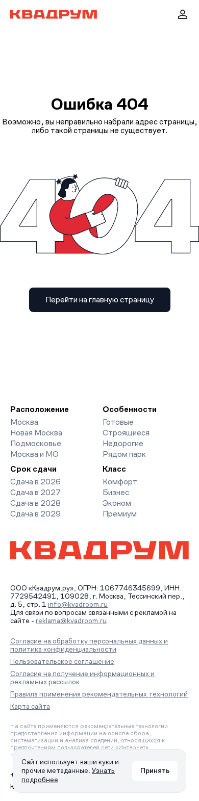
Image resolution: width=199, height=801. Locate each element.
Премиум (120, 513)
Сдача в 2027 (35, 492)
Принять (154, 770)
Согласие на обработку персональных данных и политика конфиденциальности (89, 645)
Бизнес (116, 492)
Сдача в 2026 (35, 481)
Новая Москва (36, 432)
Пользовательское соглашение (62, 661)
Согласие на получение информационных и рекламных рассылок (82, 677)
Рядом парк (124, 454)
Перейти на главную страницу (99, 299)
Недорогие (123, 443)
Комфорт (120, 481)
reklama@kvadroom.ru (71, 620)
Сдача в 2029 (35, 513)
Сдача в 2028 (35, 503)
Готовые (118, 422)
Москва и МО (34, 454)
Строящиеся (126, 432)
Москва (24, 422)
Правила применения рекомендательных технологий (99, 694)
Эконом (117, 503)
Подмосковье (35, 443)
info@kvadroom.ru (78, 604)
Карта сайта (30, 706)
